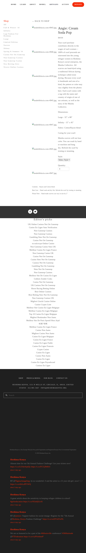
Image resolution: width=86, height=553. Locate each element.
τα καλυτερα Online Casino (43, 243)
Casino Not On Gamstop (14, 54)
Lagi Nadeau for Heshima (11, 35)
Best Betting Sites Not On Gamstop (43, 295)
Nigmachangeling (22, 481)
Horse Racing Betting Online (43, 288)
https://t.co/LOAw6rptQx (20, 467)
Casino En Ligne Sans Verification (43, 227)
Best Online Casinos (43, 291)
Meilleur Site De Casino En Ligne (43, 275)
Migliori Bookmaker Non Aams (43, 317)
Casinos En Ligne (43, 365)
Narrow (7, 45)
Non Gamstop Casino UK (43, 253)
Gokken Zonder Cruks (43, 279)
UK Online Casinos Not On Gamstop (43, 224)
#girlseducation (16, 501)
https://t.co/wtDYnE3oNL (53, 519)
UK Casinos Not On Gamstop (43, 285)
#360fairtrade (67, 533)
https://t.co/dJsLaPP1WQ (20, 484)
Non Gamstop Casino (13, 61)
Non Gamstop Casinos (43, 231)
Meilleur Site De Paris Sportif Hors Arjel (43, 320)
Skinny (7, 48)
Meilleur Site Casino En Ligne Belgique (43, 308)
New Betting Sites (11, 64)
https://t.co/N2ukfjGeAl (33, 501)
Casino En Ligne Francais (43, 346)
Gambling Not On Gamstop (43, 266)
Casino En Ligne (43, 352)
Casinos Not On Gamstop (43, 263)
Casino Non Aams (43, 330)
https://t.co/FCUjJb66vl (40, 467)
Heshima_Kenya (19, 519)
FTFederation (17, 536)
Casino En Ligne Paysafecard (43, 362)
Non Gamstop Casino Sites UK (43, 247)
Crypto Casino (43, 349)
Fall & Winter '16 (12, 28)
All (5, 24)
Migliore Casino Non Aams (43, 333)
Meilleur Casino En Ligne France (43, 250)
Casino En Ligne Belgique (43, 336)
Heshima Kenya (18, 459)
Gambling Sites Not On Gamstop (43, 237)
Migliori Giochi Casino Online (43, 301)
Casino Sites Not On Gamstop (43, 259)
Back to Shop (40, 21)
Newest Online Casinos (14, 67)
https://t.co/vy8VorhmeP (33, 536)
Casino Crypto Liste (43, 304)
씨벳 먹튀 (43, 324)
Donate (78, 4)
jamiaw (18, 516)
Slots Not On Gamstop (43, 269)
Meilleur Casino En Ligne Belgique (43, 311)
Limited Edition (11, 42)
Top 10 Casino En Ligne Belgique (43, 314)
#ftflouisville (46, 533)
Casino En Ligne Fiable (43, 343)
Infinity (7, 31)
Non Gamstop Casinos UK (43, 298)
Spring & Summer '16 (13, 51)
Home (13, 4)
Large (6, 39)
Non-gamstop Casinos (13, 58)
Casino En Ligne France (43, 340)
